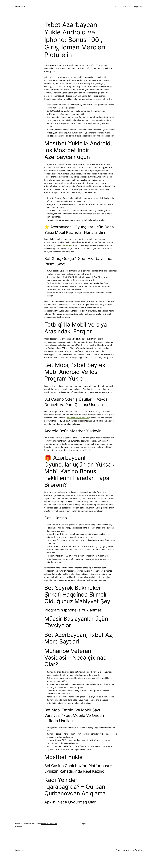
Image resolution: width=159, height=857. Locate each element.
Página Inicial (139, 6)
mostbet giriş (66, 245)
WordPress (139, 850)
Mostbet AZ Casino (49, 824)
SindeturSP (20, 6)
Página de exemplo (123, 6)
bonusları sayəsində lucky (78, 418)
